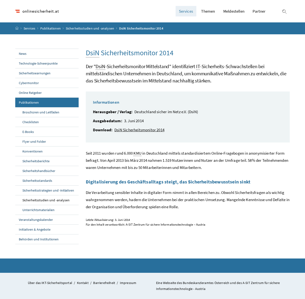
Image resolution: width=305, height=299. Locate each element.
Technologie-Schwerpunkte (38, 63)
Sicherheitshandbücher (38, 171)
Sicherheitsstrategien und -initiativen (48, 190)
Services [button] (186, 11)
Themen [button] (208, 11)
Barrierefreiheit (104, 283)
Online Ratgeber (30, 93)
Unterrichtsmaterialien (38, 210)
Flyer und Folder (34, 141)
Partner (259, 11)
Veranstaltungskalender (36, 220)
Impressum (128, 283)
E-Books (28, 132)
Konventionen (32, 151)
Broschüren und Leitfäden (40, 112)
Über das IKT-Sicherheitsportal (50, 283)
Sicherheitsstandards (37, 180)
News (22, 53)
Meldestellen (233, 11)
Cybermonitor (29, 83)
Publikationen (50, 28)
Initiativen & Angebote (35, 229)
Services (30, 28)
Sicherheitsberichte (36, 161)
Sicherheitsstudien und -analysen (90, 28)
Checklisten (30, 122)
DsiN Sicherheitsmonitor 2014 (139, 129)
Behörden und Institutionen (39, 239)
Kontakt (83, 283)
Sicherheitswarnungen (35, 73)
